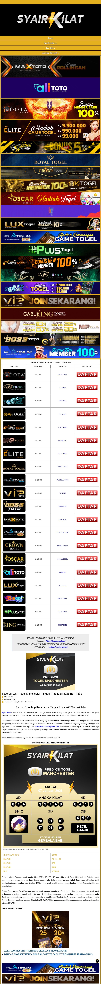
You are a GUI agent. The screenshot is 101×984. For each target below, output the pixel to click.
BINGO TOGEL (63, 598)
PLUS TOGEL (62, 612)
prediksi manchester (25, 702)
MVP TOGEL (62, 440)
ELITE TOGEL (62, 454)
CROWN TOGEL (62, 546)
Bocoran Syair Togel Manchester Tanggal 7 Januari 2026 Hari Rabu (42, 693)
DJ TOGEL (62, 388)
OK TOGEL (62, 414)
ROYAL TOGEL (63, 467)
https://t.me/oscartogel (55, 641)
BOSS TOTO (63, 506)
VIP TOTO (62, 493)
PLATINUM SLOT (62, 533)
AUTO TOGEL (62, 427)
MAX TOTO (62, 519)
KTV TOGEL (63, 401)
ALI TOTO (62, 572)
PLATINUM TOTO (62, 480)
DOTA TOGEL (62, 374)
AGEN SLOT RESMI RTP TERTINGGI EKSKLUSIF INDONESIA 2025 (35, 951)
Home (50, 38)
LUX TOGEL (63, 585)
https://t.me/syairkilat (58, 647)
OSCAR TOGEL (62, 559)
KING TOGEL (62, 625)
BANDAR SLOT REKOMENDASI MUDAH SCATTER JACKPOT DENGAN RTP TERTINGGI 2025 (48, 954)
